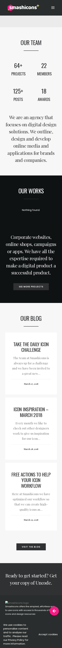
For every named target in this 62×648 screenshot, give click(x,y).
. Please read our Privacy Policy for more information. (15, 639)
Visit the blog (31, 546)
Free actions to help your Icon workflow (31, 480)
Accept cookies (48, 634)
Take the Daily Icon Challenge (31, 346)
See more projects (31, 286)
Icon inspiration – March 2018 (31, 412)
